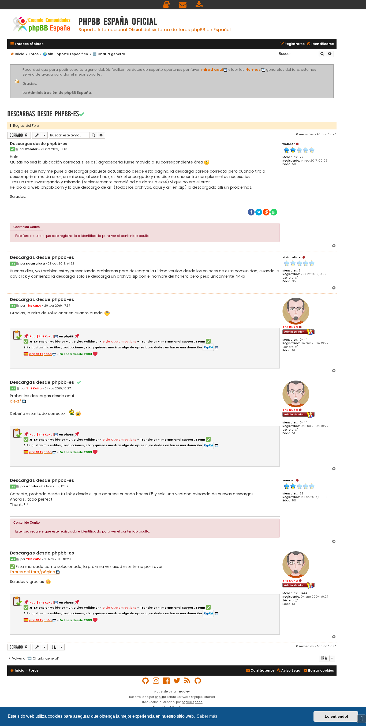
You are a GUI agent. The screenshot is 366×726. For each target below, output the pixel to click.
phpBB (159, 697)
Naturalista (291, 257)
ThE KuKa (290, 327)
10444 (302, 339)
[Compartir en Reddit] (266, 212)
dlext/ (15, 401)
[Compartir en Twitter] (258, 212)
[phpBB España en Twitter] (177, 681)
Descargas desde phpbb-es (43, 114)
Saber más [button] (207, 716)
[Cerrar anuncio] (333, 65)
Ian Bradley (181, 691)
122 (300, 157)
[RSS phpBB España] (187, 681)
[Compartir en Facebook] (251, 212)
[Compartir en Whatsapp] (273, 212)
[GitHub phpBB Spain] (146, 681)
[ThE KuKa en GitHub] (198, 681)
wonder (288, 144)
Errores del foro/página (32, 572)
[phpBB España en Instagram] (156, 681)
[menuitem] (166, 4)
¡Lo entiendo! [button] (335, 716)
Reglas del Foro (25, 125)
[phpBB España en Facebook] (166, 681)
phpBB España (192, 702)
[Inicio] (41, 25)
